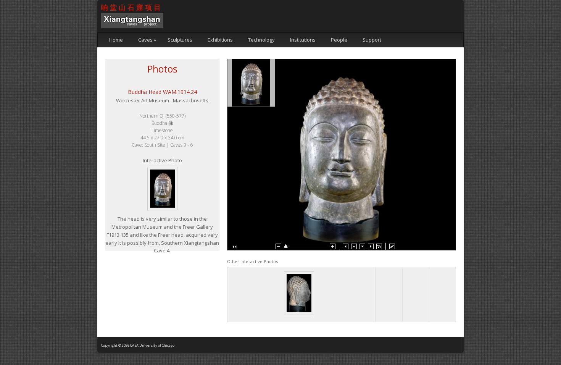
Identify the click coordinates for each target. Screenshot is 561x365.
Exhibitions (220, 39)
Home (116, 39)
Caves (147, 39)
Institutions (303, 39)
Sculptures (180, 39)
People (339, 39)
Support (372, 39)
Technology (261, 39)
